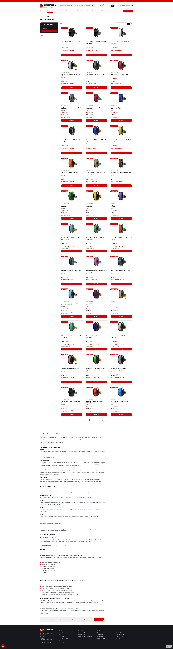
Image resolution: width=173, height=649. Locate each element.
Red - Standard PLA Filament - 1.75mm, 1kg (121, 74)
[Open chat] (3, 646)
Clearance (89, 10)
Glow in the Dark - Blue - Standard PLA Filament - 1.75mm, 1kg (70, 303)
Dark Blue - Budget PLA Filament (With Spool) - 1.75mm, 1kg (120, 107)
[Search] (94, 5)
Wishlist (128, 5)
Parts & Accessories (70, 10)
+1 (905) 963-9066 (119, 1)
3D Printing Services (63, 642)
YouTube (118, 638)
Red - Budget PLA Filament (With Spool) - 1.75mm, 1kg (96, 107)
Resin (55, 10)
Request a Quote (128, 11)
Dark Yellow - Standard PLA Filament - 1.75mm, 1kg (95, 205)
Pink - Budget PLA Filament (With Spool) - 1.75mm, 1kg (96, 271)
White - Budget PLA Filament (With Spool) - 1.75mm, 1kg (121, 42)
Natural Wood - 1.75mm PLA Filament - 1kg (121, 303)
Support (119, 5)
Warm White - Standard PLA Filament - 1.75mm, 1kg (70, 75)
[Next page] (102, 420)
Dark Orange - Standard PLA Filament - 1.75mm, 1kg (70, 173)
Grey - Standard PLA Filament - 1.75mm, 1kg (95, 75)
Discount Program (101, 638)
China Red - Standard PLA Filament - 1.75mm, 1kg (95, 402)
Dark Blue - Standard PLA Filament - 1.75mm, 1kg (94, 336)
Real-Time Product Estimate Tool (85, 636)
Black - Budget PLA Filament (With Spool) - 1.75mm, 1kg (96, 42)
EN (112, 5)
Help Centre (99, 630)
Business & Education (82, 630)
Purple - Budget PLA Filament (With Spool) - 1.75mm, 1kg (121, 205)
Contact (112, 10)
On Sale (60, 640)
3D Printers (42, 10)
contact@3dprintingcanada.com (47, 639)
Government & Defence (83, 632)
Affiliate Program (100, 642)
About (117, 630)
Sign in (123, 5)
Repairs (98, 632)
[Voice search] (92, 6)
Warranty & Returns (101, 636)
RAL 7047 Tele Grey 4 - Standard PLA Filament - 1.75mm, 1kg (119, 369)
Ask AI (101, 5)
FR (114, 5)
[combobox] (77, 5)
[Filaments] (52, 11)
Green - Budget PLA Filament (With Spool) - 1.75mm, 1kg (96, 238)
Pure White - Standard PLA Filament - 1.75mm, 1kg (120, 336)
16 (98, 420)
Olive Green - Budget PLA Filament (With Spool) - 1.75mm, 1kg (71, 271)
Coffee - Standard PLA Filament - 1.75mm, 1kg (71, 402)
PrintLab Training (119, 636)
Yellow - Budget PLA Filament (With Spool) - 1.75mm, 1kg (121, 140)
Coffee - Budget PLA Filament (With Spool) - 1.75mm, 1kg (121, 173)
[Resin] (57, 11)
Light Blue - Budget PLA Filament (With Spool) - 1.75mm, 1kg (70, 238)
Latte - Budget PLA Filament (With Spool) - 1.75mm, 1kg (96, 173)
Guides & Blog (119, 632)
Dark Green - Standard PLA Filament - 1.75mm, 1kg (70, 205)
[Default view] (128, 24)
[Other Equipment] (85, 11)
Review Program (100, 640)
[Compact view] (131, 24)
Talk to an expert (49, 30)
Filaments (49, 10)
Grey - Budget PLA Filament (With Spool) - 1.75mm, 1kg (71, 107)
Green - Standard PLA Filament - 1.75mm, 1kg (96, 369)
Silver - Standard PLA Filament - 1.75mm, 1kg (120, 271)
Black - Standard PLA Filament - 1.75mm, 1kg (71, 42)
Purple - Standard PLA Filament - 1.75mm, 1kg (96, 303)
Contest (117, 640)
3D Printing (103, 10)
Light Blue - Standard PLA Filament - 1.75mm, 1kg (119, 402)
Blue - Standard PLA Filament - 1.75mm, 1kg (96, 139)
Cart (132, 5)
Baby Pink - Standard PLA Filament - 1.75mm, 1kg (70, 369)
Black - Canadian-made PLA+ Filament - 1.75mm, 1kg (71, 140)
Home (41, 16)
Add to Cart (71, 55)
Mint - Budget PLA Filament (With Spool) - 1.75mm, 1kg (71, 336)
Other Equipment (81, 10)
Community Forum (120, 634)
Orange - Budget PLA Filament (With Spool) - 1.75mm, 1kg (121, 238)
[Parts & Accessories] (75, 11)
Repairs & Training (96, 10)
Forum (108, 10)
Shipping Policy (100, 634)
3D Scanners (61, 10)
